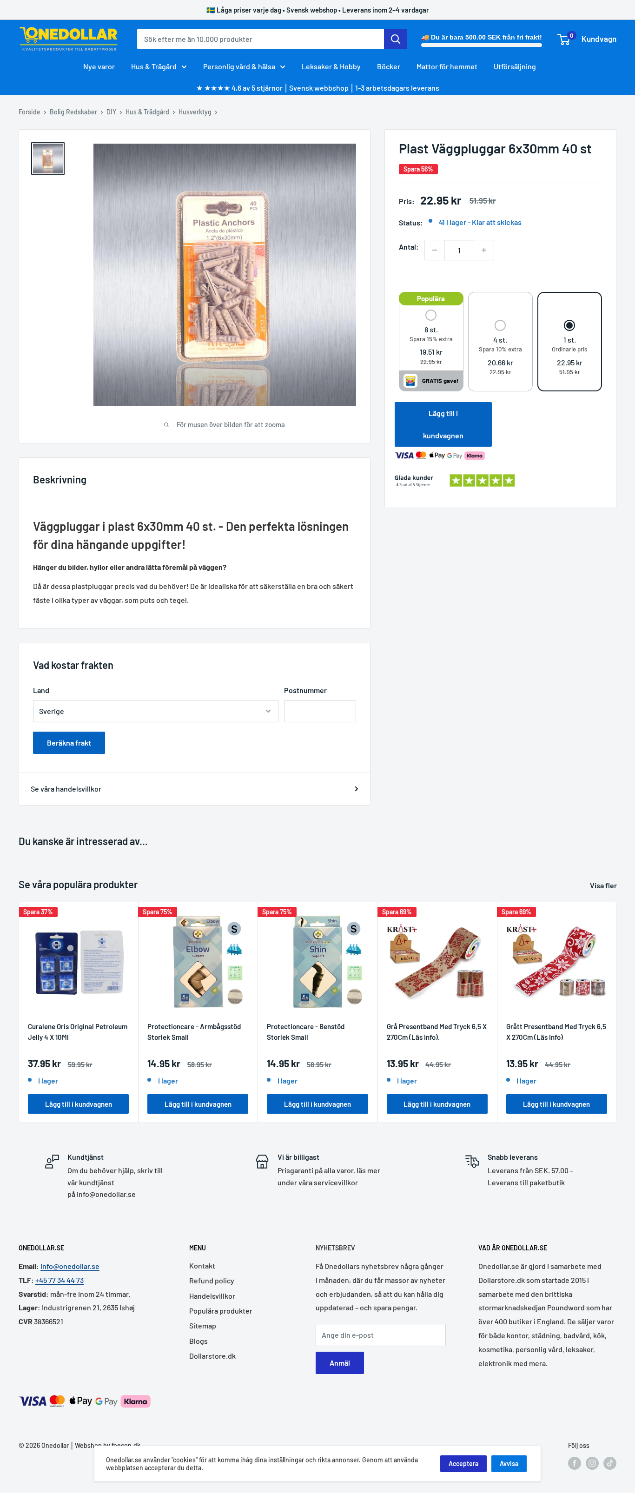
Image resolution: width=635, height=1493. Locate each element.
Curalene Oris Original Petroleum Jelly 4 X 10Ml (77, 1031)
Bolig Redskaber (73, 112)
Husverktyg (195, 112)
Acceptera (463, 1463)
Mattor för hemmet (447, 66)
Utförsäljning (515, 66)
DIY (111, 112)
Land (41, 690)
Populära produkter (220, 1310)
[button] (431, 337)
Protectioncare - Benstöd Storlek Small (305, 1031)
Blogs (198, 1340)
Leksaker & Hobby (331, 66)
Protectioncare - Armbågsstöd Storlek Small (194, 1031)
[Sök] (395, 39)
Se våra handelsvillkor (66, 788)
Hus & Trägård (154, 66)
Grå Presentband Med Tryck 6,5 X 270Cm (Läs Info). (437, 1031)
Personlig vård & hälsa (239, 66)
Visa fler (604, 885)
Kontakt (202, 1265)
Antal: (409, 246)
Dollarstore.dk (212, 1355)
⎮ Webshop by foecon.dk (104, 1445)
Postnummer (305, 690)
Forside (29, 112)
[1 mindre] (434, 250)
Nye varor (99, 66)
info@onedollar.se (69, 1266)
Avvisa (509, 1463)
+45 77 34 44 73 (59, 1279)
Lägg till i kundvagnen (443, 424)
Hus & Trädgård (147, 112)
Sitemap (202, 1325)
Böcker (388, 66)
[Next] (617, 1012)
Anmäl (340, 1362)
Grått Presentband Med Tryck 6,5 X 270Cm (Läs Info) (556, 1031)
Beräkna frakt (69, 742)
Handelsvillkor (212, 1295)
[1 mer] (484, 250)
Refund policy (211, 1280)
